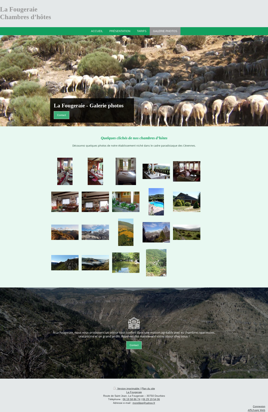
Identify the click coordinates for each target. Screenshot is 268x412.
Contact (61, 115)
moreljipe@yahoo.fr (144, 402)
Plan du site (148, 388)
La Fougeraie (134, 392)
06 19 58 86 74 (131, 399)
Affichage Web (256, 410)
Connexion (259, 406)
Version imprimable (128, 388)
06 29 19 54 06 (151, 399)
